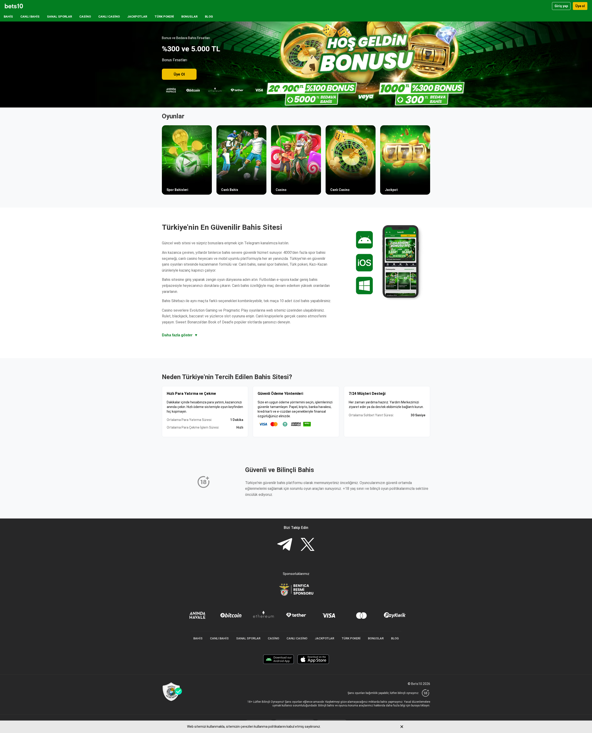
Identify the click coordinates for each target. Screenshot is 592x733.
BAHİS (8, 16)
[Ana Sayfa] (14, 6)
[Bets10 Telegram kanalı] (284, 545)
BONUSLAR (189, 16)
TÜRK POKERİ (164, 16)
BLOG (209, 16)
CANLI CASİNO (109, 16)
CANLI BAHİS (30, 16)
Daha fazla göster (180, 335)
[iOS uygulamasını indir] (313, 660)
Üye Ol (179, 74)
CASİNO (85, 16)
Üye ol (580, 6)
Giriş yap (561, 6)
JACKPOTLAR (137, 16)
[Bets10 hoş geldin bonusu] (296, 64)
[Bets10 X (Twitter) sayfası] (307, 545)
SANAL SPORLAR (59, 16)
